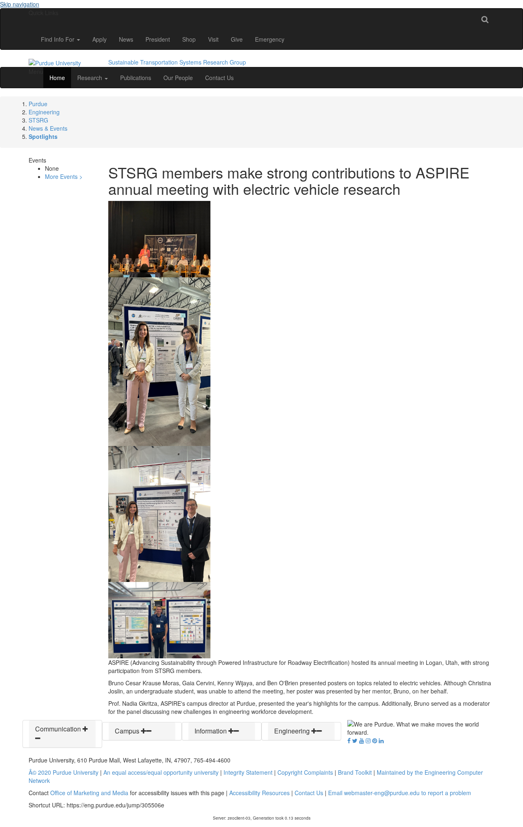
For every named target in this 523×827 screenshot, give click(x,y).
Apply (99, 39)
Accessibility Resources (259, 793)
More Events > (64, 176)
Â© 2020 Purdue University (63, 772)
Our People (178, 78)
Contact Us (219, 78)
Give (237, 39)
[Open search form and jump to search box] (484, 19)
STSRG (38, 120)
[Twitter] (355, 740)
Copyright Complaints (305, 772)
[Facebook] (349, 740)
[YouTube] (361, 740)
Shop (189, 39)
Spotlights (43, 136)
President (157, 39)
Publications (135, 78)
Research (90, 78)
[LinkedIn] (381, 740)
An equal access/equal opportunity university (161, 772)
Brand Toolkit (355, 772)
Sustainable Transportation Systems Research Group (177, 62)
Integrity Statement (248, 772)
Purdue (38, 104)
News (126, 39)
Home (57, 78)
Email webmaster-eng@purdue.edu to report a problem (399, 793)
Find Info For (58, 39)
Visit (213, 39)
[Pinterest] (374, 740)
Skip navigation (19, 4)
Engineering (44, 112)
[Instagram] (368, 740)
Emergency (269, 39)
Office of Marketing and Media (89, 793)
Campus (128, 731)
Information (211, 731)
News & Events (48, 128)
